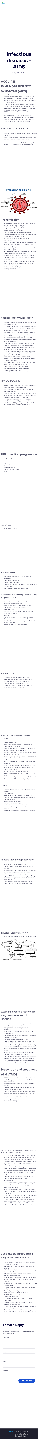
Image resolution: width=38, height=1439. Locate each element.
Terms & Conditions (20, 1434)
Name (4, 1352)
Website (5, 1370)
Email (4, 1361)
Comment (6, 1337)
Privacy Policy (20, 1436)
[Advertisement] (19, 26)
